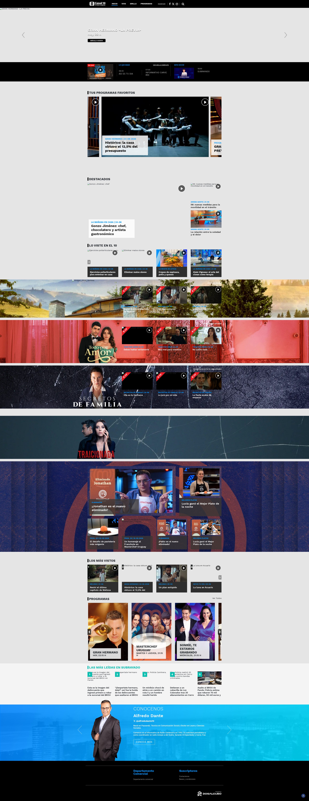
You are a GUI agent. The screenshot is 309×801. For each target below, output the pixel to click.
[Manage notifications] (303, 796)
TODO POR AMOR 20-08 (168, 347)
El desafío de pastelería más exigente (102, 542)
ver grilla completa (161, 65)
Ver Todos (216, 598)
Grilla (133, 4)
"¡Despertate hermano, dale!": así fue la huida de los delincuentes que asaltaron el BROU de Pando (126, 692)
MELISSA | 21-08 (130, 306)
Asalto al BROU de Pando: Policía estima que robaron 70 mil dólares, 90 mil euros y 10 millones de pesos (209, 692)
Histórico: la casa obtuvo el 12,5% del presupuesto (121, 147)
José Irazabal (151, 715)
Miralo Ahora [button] (96, 41)
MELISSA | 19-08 (199, 306)
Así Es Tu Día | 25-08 (202, 584)
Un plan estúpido (167, 309)
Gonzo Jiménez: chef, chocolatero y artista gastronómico (108, 230)
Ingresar (161, 4)
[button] (23, 35)
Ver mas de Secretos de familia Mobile (207, 369)
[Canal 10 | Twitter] (173, 4)
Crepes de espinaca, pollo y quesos (169, 273)
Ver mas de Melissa (214, 283)
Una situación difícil (203, 309)
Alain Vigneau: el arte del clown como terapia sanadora (206, 274)
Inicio (114, 4)
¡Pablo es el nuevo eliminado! (168, 542)
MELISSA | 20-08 (165, 306)
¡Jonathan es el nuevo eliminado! (108, 508)
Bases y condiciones (187, 779)
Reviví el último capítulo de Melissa (100, 588)
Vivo (124, 4)
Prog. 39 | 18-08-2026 (133, 538)
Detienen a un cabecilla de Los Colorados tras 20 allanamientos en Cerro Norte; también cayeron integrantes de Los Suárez (182, 695)
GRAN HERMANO (105, 652)
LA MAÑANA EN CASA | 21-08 (204, 269)
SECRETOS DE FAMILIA (108, 32)
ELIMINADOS (97, 502)
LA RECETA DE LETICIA (167, 269)
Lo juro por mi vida (167, 395)
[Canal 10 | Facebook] (170, 4)
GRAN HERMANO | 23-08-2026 (120, 139)
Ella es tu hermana (133, 395)
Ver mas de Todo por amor (211, 323)
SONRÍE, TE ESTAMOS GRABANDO (188, 648)
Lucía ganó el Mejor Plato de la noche (200, 505)
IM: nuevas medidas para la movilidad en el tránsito (205, 206)
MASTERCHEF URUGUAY (146, 648)
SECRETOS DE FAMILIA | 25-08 (136, 392)
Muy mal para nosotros (169, 349)
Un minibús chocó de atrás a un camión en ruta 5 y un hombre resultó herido (153, 691)
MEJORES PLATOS (189, 500)
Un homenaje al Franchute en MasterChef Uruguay (135, 544)
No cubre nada (200, 349)
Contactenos (184, 776)
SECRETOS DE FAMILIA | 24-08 (171, 392)
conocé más (148, 737)
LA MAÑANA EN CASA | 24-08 (101, 269)
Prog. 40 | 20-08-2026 (99, 538)
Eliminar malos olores (135, 272)
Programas (146, 4)
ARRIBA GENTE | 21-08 (200, 202)
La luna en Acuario (203, 587)
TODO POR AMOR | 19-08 (203, 347)
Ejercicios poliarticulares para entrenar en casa (102, 273)
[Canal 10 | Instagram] (177, 4)
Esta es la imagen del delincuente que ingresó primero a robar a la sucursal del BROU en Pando (99, 692)
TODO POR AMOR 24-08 (134, 347)
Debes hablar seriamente (136, 349)
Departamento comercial (143, 779)
